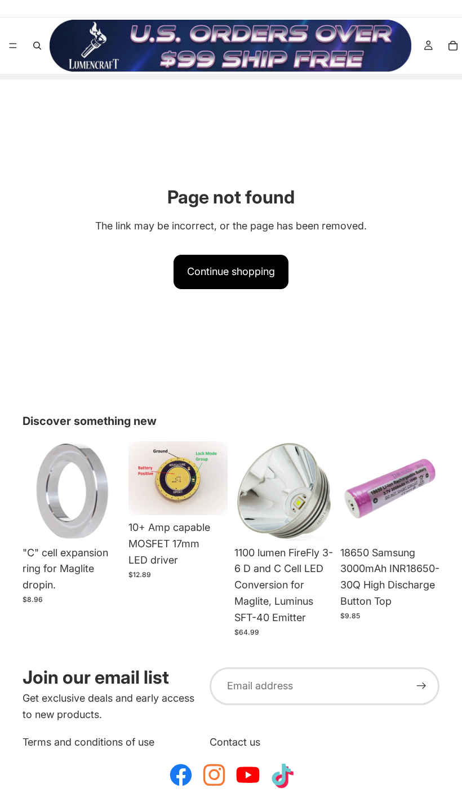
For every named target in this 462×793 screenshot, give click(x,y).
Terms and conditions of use (88, 741)
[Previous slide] (140, 478)
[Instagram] (214, 774)
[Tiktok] (281, 774)
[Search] (37, 45)
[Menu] (13, 46)
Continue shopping (231, 271)
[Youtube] (247, 774)
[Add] (104, 523)
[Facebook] (180, 774)
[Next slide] (215, 478)
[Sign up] (421, 686)
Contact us (235, 741)
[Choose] (210, 498)
